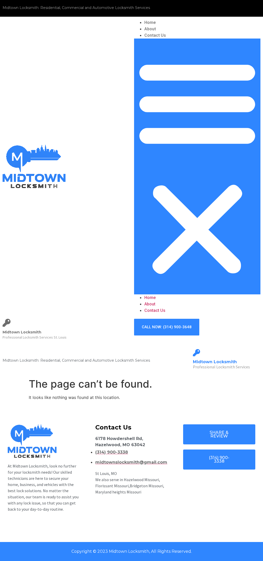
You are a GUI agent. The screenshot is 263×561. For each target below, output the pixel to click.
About (150, 28)
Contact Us (155, 35)
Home (150, 22)
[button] (197, 166)
